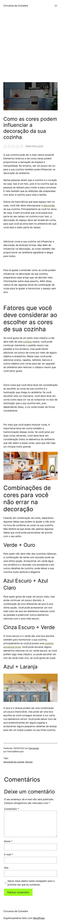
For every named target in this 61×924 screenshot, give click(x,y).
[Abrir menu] (56, 5)
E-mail (8, 854)
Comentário (11, 808)
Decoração (34, 748)
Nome (8, 841)
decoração (49, 205)
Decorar (29, 762)
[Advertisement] (30, 52)
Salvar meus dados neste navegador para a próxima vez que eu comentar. (31, 883)
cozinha (27, 341)
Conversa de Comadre (15, 5)
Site (6, 867)
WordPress (39, 918)
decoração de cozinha (13, 762)
